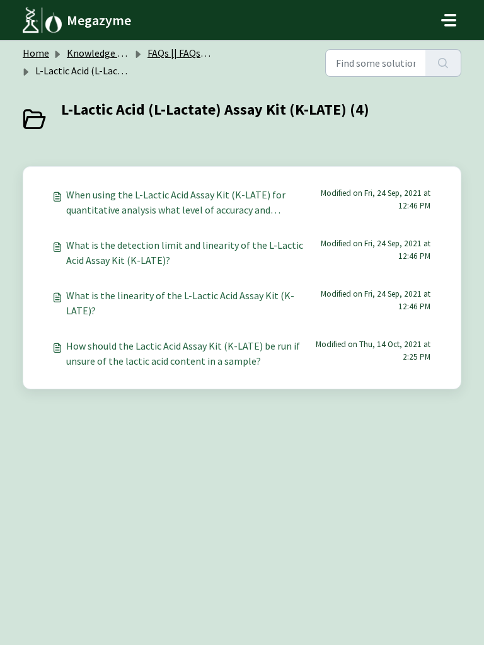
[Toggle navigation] (448, 20)
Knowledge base (102, 53)
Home (36, 53)
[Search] (443, 63)
